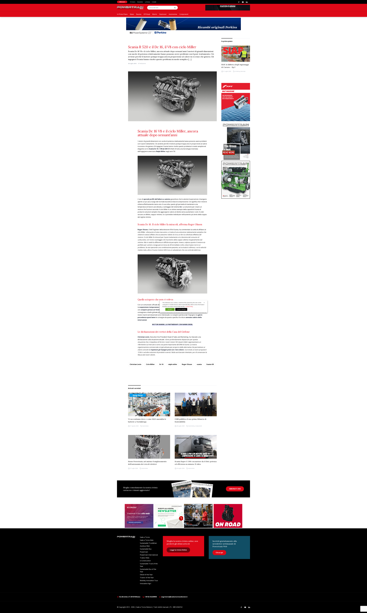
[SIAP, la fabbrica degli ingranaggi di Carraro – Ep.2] (235, 54)
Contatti (154, 2)
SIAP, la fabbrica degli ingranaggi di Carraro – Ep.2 (235, 65)
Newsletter (140, 2)
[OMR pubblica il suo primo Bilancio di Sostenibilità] (196, 404)
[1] (168, 516)
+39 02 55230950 (150, 597)
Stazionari (162, 14)
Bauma (138, 14)
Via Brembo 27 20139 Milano (129, 597)
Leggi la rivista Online (178, 550)
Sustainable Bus (145, 549)
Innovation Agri (145, 583)
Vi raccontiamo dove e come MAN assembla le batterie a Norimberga (147, 420)
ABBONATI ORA (235, 489)
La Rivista (147, 2)
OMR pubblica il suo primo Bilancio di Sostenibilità (190, 420)
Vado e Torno (145, 537)
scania (199, 364)
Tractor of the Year (147, 578)
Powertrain (144, 552)
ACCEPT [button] (170, 309)
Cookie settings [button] (181, 309)
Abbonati (122, 2)
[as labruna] (228, 516)
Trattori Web (144, 558)
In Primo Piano (122, 14)
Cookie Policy (189, 306)
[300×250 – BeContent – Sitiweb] (139, 516)
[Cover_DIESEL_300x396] (235, 180)
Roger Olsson (187, 364)
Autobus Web (145, 546)
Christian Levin (135, 364)
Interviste (242, 71)
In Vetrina (237, 71)
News (132, 14)
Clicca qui (219, 553)
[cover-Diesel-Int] (235, 141)
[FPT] (235, 102)
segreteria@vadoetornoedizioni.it (174, 597)
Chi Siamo (132, 2)
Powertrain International (149, 555)
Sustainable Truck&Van (148, 543)
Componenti (183, 14)
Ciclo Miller (150, 364)
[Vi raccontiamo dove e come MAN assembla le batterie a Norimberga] (149, 404)
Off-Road (147, 14)
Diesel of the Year (146, 575)
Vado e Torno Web (146, 540)
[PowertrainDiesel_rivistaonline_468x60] (227, 7)
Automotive (173, 14)
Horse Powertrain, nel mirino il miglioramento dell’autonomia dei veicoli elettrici (147, 462)
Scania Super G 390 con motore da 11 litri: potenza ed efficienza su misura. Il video (196, 462)
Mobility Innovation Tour (149, 580)
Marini (154, 14)
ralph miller (172, 364)
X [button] (204, 302)
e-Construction (145, 561)
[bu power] (183, 26)
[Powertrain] (130, 7)
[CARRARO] (198, 516)
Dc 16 (161, 364)
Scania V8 (210, 364)
